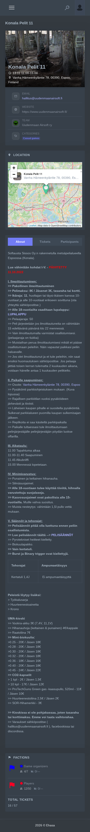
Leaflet (32, 225)
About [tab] (20, 241)
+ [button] (13, 168)
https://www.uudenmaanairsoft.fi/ (44, 111)
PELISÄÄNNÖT (62, 535)
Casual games (31, 138)
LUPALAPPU (17, 314)
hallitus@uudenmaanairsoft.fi (42, 98)
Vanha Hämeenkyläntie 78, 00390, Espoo (51, 384)
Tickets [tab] (45, 241)
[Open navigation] (11, 7)
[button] (67, 7)
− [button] (13, 174)
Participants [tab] (70, 241)
